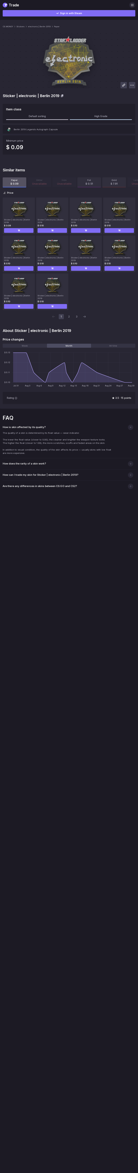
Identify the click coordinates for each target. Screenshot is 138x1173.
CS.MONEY (8, 26)
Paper (56, 26)
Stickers (20, 26)
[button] (18, 230)
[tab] (25, 346)
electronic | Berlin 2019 (39, 26)
